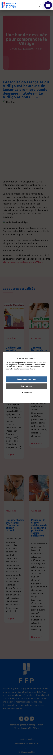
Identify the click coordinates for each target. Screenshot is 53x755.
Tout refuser (26, 386)
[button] (48, 5)
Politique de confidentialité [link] (26, 396)
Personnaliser (26, 392)
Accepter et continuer (26, 379)
